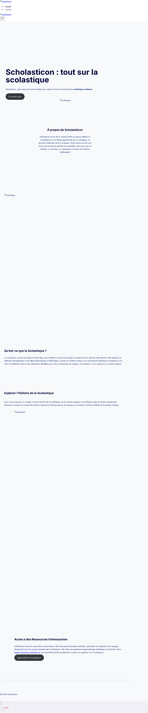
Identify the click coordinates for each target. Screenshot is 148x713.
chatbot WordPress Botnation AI (27, 652)
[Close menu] (0, 703)
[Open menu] (2, 18)
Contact (8, 9)
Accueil (8, 6)
